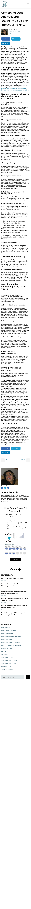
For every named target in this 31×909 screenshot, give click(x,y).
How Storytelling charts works (11, 645)
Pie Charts (4, 651)
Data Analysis (5, 627)
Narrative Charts (7, 648)
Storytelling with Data (8, 663)
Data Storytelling (7, 633)
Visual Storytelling (7, 669)
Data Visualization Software (10, 642)
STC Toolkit (5, 654)
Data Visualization (7, 639)
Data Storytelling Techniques (11, 636)
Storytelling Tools (7, 657)
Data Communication (8, 630)
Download (16, 559)
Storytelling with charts (9, 660)
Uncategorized (6, 666)
